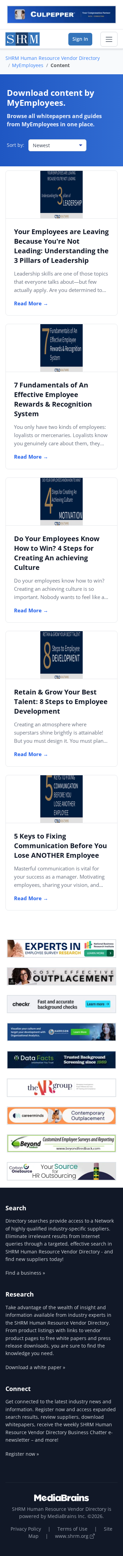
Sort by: (15, 145)
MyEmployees (27, 65)
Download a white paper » (35, 1367)
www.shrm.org (72, 1536)
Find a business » (25, 1273)
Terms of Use (72, 1529)
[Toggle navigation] (109, 39)
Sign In (80, 39)
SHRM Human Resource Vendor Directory (52, 58)
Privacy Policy (26, 1529)
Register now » (22, 1454)
